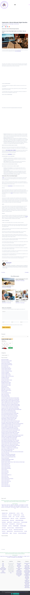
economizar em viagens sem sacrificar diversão (7, 376)
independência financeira (16, 522)
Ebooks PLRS (8, 504)
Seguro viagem (27, 586)
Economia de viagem (27, 570)
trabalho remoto (5, 533)
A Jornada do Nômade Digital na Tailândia (21, 301)
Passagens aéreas (27, 580)
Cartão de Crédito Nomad (4, 483)
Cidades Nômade (4, 287)
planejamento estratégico (10, 527)
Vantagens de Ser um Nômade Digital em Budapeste (8, 455)
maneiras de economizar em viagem (6, 385)
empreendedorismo (22, 518)
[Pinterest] (5, 26)
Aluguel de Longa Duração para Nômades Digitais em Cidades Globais (10, 445)
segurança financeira (10, 531)
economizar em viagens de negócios (6, 374)
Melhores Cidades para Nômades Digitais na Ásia (7, 449)
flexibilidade (4, 522)
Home (3, 563)
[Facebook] (2, 26)
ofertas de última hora (4, 386)
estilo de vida (12, 520)
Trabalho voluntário (27, 587)
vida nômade (15, 533)
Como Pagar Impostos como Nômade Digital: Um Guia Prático (9, 427)
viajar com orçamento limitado (5, 395)
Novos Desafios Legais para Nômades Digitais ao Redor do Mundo (10, 422)
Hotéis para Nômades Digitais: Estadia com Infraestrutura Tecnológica (10, 442)
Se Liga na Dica (27, 584)
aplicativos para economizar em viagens (6, 360)
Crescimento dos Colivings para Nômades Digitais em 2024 (9, 417)
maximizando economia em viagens (6, 383)
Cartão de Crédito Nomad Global (5, 486)
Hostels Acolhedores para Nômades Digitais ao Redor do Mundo (9, 441)
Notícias (27, 579)
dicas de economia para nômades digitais (6, 364)
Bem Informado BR (7, 507)
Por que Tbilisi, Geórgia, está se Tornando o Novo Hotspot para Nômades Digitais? (12, 451)
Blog (3, 566)
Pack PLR (28, 556)
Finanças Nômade (27, 572)
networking (10, 525)
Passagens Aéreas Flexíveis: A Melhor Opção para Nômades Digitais (10, 408)
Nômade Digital (8, 262)
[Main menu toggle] (29, 5)
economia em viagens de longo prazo (6, 368)
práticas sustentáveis (4, 529)
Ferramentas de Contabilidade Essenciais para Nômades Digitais (9, 428)
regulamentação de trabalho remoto (18, 529)
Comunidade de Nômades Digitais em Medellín (7, 459)
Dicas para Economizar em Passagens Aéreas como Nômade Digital (10, 399)
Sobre (3, 564)
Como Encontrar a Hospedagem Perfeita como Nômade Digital (9, 447)
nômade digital (16, 525)
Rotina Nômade (27, 583)
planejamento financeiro (19, 527)
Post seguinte (27, 272)
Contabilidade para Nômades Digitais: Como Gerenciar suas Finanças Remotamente (12, 423)
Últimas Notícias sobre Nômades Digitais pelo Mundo (8, 410)
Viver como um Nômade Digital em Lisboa (6, 450)
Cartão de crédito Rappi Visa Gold (5, 465)
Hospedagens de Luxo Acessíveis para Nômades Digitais (8, 446)
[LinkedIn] (7, 26)
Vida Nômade (10, 154)
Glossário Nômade (3, 572)
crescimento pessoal (4, 516)
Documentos (27, 569)
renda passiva (3, 531)
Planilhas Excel (12, 504)
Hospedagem (27, 573)
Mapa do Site (3, 567)
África (3, 177)
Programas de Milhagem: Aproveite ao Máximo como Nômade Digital (10, 401)
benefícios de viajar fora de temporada (6, 363)
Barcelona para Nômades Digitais (5, 460)
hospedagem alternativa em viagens (6, 382)
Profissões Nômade (27, 582)
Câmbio (27, 564)
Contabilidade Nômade (27, 568)
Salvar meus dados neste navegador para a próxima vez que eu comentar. (12, 324)
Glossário (3, 571)
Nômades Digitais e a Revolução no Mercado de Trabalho (8, 418)
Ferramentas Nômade (27, 571)
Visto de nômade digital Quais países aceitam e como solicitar (22, 279)
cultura (13, 516)
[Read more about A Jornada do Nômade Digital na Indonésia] (8, 294)
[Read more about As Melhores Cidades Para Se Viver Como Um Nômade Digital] (8, 281)
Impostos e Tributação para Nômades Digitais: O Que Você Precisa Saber (11, 424)
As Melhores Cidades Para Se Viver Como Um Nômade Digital (8, 286)
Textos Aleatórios (13, 557)
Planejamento (27, 581)
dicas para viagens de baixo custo (5, 367)
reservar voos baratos (4, 391)
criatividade (9, 516)
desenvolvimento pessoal (5, 518)
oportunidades (4, 527)
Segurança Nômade (27, 585)
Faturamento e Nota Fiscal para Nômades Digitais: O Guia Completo (10, 432)
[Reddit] (9, 26)
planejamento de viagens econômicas (6, 390)
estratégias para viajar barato (5, 377)
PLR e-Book (8, 557)
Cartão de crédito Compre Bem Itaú (6, 481)
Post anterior (3, 272)
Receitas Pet (3, 507)
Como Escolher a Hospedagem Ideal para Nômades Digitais (9, 437)
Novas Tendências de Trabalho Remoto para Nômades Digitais (9, 415)
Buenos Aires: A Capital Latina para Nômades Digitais (8, 454)
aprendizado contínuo (12, 513)
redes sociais (10, 529)
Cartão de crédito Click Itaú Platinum (6, 468)
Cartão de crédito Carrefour (5, 482)
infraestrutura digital (24, 522)
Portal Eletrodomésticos (23, 507)
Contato (3, 565)
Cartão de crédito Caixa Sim (5, 472)
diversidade (16, 518)
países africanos (10, 185)
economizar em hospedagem (5, 372)
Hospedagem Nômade (27, 574)
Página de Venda (4, 504)
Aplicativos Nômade (27, 563)
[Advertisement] (15, 15)
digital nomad (12, 518)
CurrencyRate (3, 549)
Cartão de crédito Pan (4, 469)
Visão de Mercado (13, 507)
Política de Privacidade (3, 568)
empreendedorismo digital (5, 520)
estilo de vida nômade (19, 520)
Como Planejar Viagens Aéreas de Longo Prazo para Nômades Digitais (10, 405)
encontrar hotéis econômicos (5, 378)
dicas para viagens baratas (4, 365)
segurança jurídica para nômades (18, 531)
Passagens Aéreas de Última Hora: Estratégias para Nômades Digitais (10, 404)
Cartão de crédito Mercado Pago (5, 463)
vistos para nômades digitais (22, 533)
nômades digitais (23, 525)
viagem (11, 533)
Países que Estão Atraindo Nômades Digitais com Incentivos (9, 414)
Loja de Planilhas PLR (22, 504)
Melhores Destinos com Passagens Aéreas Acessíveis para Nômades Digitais (11, 409)
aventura (22, 513)
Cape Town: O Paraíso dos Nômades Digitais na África (8, 456)
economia (26, 216)
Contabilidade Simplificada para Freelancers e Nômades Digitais (9, 433)
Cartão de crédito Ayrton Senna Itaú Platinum (7, 478)
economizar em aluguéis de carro (5, 373)
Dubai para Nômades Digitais (5, 458)
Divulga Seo (17, 507)
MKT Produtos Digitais (19, 557)
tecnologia (25, 531)
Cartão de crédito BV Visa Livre (5, 464)
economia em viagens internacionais (6, 369)
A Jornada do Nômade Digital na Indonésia (7, 301)
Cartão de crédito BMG (4, 473)
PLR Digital (26, 504)
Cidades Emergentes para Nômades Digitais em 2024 (8, 419)
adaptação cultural (5, 513)
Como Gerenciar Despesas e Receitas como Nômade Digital (9, 431)
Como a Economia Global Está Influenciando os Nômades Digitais (9, 413)
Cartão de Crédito (27, 565)
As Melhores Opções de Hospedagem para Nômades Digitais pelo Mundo (11, 436)
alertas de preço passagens (5, 359)
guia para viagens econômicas (5, 381)
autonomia (18, 513)
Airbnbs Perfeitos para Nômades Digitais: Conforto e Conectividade (10, 440)
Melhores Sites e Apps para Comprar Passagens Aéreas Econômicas (10, 400)
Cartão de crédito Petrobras (5, 477)
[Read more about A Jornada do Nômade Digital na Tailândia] (22, 294)
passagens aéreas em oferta (5, 387)
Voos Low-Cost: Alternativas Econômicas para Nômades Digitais (9, 406)
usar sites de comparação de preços (6, 392)
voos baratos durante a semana (5, 396)
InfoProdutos (16, 504)
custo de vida (22, 516)
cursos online (17, 516)
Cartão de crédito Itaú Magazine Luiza (6, 474)
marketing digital (4, 525)
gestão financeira (9, 522)
